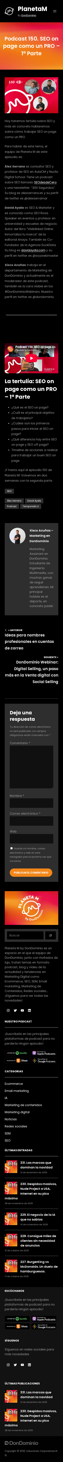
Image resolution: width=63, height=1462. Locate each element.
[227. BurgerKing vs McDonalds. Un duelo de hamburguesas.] (11, 1267)
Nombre (17, 796)
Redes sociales (16, 1126)
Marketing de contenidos (23, 1105)
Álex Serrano (14, 500)
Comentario (20, 743)
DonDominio (28, 15)
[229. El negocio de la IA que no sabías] (11, 1219)
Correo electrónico (25, 813)
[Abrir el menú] (54, 11)
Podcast (12, 506)
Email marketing (17, 1091)
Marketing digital (17, 1112)
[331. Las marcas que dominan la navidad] (11, 1167)
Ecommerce (14, 1084)
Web (13, 831)
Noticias (11, 1119)
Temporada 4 (31, 506)
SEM (8, 1133)
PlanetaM (32, 9)
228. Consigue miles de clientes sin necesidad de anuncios (38, 1241)
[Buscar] (50, 935)
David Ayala (34, 500)
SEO (9, 491)
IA (6, 1098)
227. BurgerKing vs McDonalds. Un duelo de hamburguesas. (39, 1266)
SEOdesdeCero (45, 182)
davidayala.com (33, 250)
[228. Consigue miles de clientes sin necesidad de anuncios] (11, 1241)
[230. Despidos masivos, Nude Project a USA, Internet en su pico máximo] (11, 1189)
